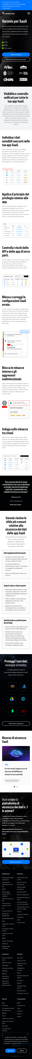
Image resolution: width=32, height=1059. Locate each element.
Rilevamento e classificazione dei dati (7, 884)
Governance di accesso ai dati (6, 904)
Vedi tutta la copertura (16, 723)
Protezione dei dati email (7, 934)
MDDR (4, 938)
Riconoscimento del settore (23, 976)
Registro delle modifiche (6, 947)
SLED (18, 920)
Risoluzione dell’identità (5, 914)
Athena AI (5, 943)
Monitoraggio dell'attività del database (6, 894)
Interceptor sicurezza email (8, 925)
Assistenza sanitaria (23, 914)
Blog (3, 1003)
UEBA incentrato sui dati (7, 899)
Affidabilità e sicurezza (20, 969)
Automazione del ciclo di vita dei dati (23, 903)
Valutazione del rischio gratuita (16, 59)
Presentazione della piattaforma (7, 878)
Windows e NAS (6, 962)
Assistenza (5, 1005)
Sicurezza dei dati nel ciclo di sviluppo (23, 908)
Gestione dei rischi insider (22, 878)
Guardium (20, 1011)
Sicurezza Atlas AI (7, 911)
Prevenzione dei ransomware (21, 883)
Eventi (4, 1016)
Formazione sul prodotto (6, 1029)
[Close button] (29, 2)
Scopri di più (6, 8)
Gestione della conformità (21, 888)
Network (4, 973)
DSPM (3, 889)
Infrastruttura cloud (7, 968)
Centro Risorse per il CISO (8, 1022)
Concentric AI (21, 1005)
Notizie (19, 973)
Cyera (18, 1008)
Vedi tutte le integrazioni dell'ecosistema (6, 983)
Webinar (4, 1013)
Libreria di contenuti (8, 1018)
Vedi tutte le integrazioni (5, 977)
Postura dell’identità (8, 918)
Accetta (10, 1050)
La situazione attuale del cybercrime (8, 1009)
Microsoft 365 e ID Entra (7, 959)
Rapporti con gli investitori (21, 964)
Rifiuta (22, 1050)
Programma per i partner (22, 987)
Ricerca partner (21, 990)
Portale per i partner (23, 993)
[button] (29, 13)
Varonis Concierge (7, 941)
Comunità (5, 1026)
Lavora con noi (21, 960)
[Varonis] (8, 13)
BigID (18, 1003)
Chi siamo (20, 958)
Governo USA (21, 922)
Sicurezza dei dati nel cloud (23, 898)
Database (4, 971)
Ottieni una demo (16, 54)
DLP (3, 908)
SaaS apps (5, 965)
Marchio (19, 983)
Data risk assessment (23, 894)
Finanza (19, 911)
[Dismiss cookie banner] (27, 1034)
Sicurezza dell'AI (21, 892)
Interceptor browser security (7, 929)
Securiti (19, 1016)
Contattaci (20, 980)
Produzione (20, 917)
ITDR (3, 921)
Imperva (19, 1013)
